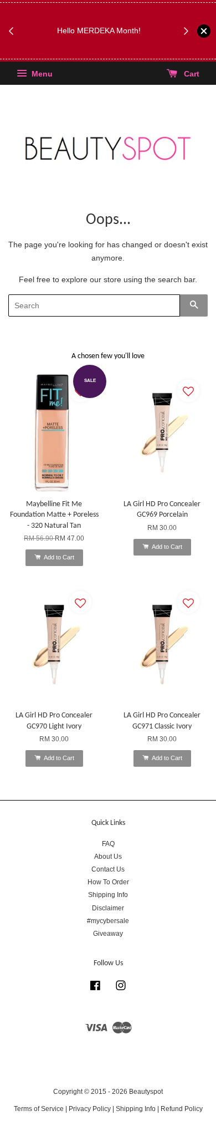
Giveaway (108, 934)
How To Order (108, 882)
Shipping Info (108, 895)
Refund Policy (182, 1109)
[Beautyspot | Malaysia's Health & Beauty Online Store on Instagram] (121, 988)
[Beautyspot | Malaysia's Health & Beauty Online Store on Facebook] (95, 988)
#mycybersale (108, 921)
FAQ (108, 844)
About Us (108, 856)
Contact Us (108, 869)
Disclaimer (108, 908)
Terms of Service (39, 1109)
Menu (41, 74)
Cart (190, 74)
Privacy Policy (90, 1109)
